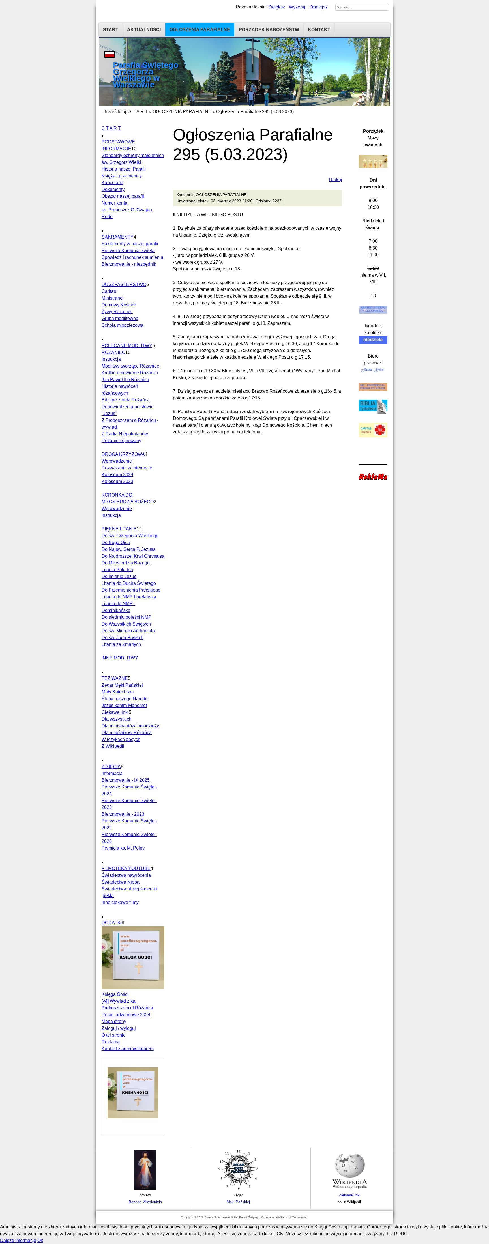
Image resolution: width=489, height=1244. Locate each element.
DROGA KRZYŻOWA (123, 454)
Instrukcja (111, 359)
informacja (112, 773)
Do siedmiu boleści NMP (126, 617)
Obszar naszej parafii (123, 196)
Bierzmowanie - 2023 (123, 814)
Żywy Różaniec (117, 311)
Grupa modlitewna (120, 318)
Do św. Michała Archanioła (128, 630)
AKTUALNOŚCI (144, 29)
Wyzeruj (297, 7)
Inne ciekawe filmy (120, 902)
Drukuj (335, 179)
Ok (40, 1240)
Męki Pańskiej (238, 1202)
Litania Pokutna (117, 569)
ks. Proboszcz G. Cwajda (127, 209)
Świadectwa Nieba (121, 882)
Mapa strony (114, 1021)
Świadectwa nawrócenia (126, 875)
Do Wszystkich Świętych (126, 624)
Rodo (107, 216)
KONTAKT (319, 29)
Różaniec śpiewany (121, 440)
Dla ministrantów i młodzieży (130, 725)
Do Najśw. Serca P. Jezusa (129, 549)
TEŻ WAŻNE (115, 678)
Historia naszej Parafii (124, 169)
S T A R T (138, 111)
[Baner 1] (145, 1188)
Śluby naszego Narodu (125, 698)
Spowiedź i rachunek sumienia (132, 257)
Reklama (111, 1041)
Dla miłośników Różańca (127, 732)
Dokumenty (113, 189)
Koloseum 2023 (117, 481)
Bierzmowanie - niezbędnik (129, 264)
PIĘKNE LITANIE (119, 529)
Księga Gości (115, 994)
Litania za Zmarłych (121, 644)
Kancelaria (112, 182)
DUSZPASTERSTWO (124, 284)
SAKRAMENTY (118, 237)
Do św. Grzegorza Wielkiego (130, 535)
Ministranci (112, 298)
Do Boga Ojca (116, 542)
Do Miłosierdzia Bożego (126, 562)
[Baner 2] (238, 1188)
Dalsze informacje (18, 1240)
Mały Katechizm (118, 691)
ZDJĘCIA (111, 766)
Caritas (109, 291)
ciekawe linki (349, 1195)
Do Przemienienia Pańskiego (131, 590)
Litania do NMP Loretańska (129, 596)
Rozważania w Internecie (127, 467)
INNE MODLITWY (120, 658)
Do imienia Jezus (119, 576)
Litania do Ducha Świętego (129, 583)
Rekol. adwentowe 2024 (126, 1014)
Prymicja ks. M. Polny (123, 848)
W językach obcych (121, 739)
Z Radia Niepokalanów (125, 433)
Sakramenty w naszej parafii (130, 243)
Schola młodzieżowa (122, 325)
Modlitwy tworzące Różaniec (130, 366)
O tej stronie (114, 1035)
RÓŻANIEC (113, 352)
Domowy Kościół (119, 304)
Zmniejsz (318, 7)
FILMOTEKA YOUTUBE (126, 868)
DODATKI (112, 922)
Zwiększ (276, 7)
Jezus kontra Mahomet (124, 705)
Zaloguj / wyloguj (119, 1028)
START (110, 29)
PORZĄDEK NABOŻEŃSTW (269, 29)
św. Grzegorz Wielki (121, 162)
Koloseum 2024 (117, 474)
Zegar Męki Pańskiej (122, 685)
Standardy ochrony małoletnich (133, 155)
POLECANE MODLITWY (127, 345)
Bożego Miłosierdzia (145, 1202)
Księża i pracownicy (122, 175)
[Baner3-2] (350, 1188)
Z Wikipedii (113, 746)
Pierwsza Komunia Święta (128, 250)
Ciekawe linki (115, 712)
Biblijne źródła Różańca (126, 400)
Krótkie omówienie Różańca (130, 372)
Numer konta (114, 203)
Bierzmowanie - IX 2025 (126, 780)
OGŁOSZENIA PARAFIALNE (200, 29)
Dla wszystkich (117, 719)
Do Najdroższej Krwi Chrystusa (133, 556)
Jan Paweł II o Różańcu (125, 379)
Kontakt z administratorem (128, 1048)
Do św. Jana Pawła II (122, 637)
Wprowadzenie (117, 461)
